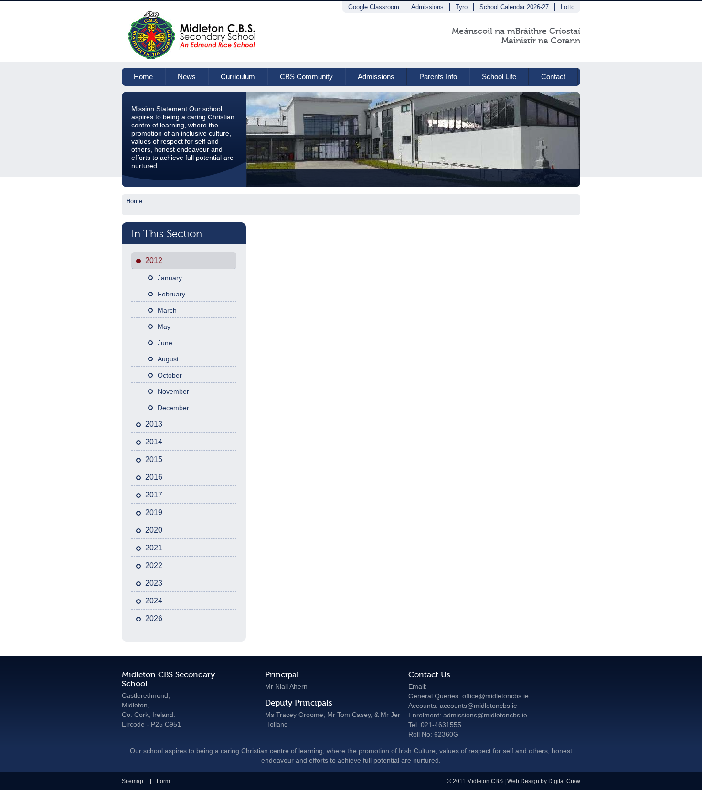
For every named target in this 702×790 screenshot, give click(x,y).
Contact (553, 77)
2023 (153, 583)
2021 (153, 548)
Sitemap (132, 781)
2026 (153, 618)
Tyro (462, 7)
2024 (153, 601)
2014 (153, 442)
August (168, 359)
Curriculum (238, 77)
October (170, 375)
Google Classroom (373, 7)
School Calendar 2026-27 (514, 7)
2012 (153, 260)
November (173, 391)
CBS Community (306, 77)
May (164, 326)
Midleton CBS (192, 31)
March (167, 310)
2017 (153, 495)
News (187, 77)
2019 (153, 512)
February (171, 294)
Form (163, 781)
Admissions (427, 7)
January (170, 278)
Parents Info (438, 77)
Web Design (523, 781)
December (173, 407)
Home (143, 77)
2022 (153, 565)
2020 (153, 530)
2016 (153, 477)
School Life (499, 77)
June (165, 343)
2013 (153, 424)
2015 (153, 459)
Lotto (567, 7)
